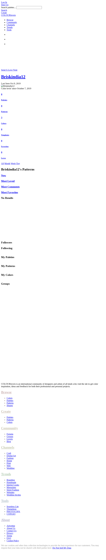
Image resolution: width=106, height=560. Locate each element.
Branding (11, 480)
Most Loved (8, 181)
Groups (10, 436)
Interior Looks (13, 485)
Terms (9, 536)
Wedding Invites (14, 495)
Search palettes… (8, 7)
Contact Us (11, 531)
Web (9, 466)
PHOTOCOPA (13, 511)
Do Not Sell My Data (61, 548)
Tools (9, 30)
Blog (9, 441)
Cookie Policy (13, 541)
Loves (3, 158)
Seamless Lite (13, 506)
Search (4, 10)
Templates (5, 135)
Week (13, 163)
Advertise (11, 526)
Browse (10, 20)
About (5, 520)
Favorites (5, 146)
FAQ (9, 538)
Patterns (4, 112)
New (3, 175)
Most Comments (10, 186)
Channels (11, 25)
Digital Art (11, 456)
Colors (3, 123)
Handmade (11, 482)
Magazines (11, 487)
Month (7, 163)
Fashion (10, 458)
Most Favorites (9, 192)
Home (9, 461)
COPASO (11, 514)
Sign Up (4, 5)
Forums (10, 434)
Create (4, 12)
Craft (9, 453)
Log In (4, 2)
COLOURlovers (8, 15)
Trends (10, 27)
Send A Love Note (9, 70)
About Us (11, 528)
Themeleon (11, 509)
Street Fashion (13, 490)
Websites (10, 492)
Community (12, 22)
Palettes (4, 100)
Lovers (10, 439)
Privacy (10, 533)
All (2, 163)
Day (18, 163)
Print (9, 463)
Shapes (10, 405)
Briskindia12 (13, 76)
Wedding (10, 468)
